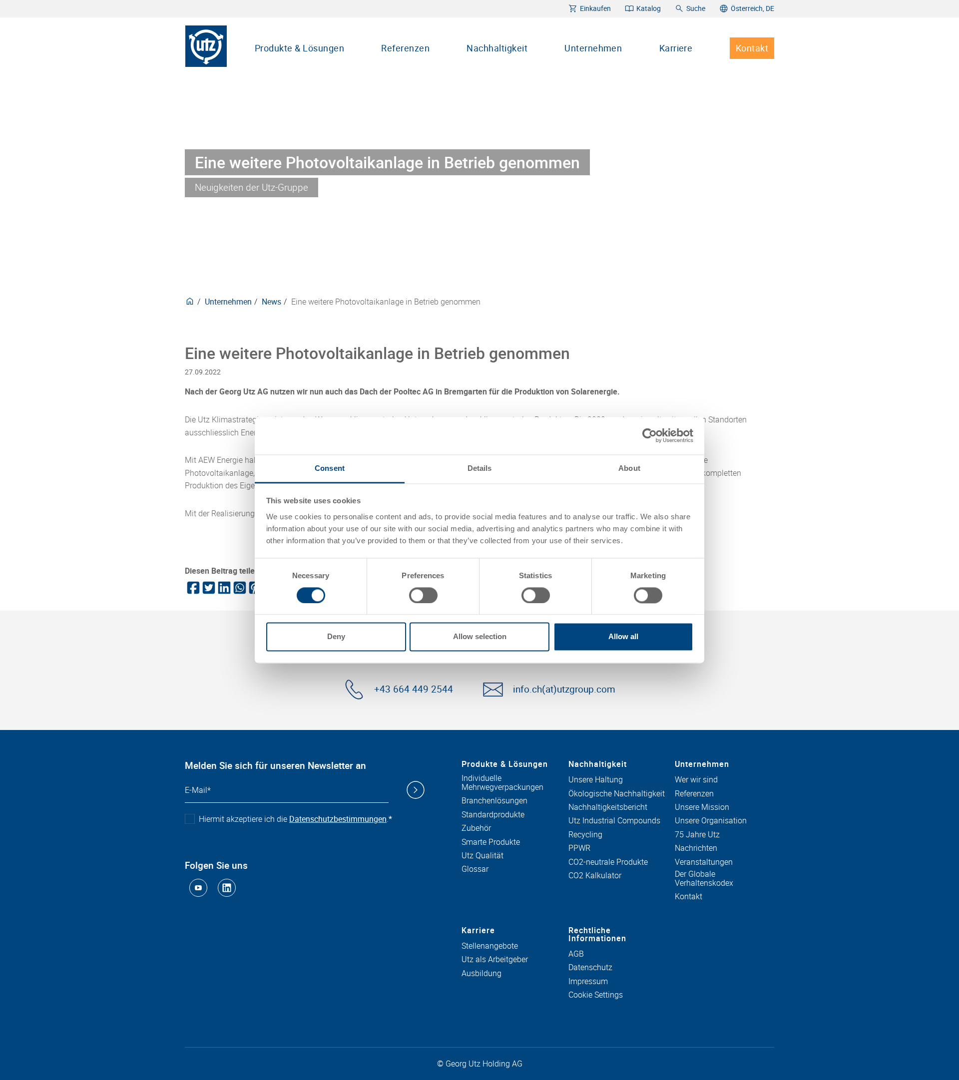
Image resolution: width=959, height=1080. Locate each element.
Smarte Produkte (491, 842)
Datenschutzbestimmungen (338, 818)
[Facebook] (192, 588)
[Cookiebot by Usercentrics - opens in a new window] (649, 435)
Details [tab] (480, 468)
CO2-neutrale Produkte (608, 862)
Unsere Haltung (595, 779)
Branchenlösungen (494, 800)
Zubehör (476, 828)
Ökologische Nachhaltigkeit (616, 793)
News (271, 302)
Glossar (475, 869)
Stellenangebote (490, 946)
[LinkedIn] (223, 588)
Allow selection (479, 637)
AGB (576, 954)
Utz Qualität (482, 855)
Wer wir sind (696, 779)
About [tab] (629, 468)
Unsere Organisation (711, 820)
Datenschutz (590, 967)
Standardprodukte (493, 814)
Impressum (588, 981)
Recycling (585, 834)
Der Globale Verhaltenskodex (704, 878)
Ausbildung (481, 973)
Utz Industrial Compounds (614, 820)
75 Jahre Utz (697, 834)
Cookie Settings (595, 995)
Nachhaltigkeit (497, 48)
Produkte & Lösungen (299, 48)
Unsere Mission (702, 807)
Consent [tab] (330, 468)
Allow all (623, 637)
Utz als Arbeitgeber (495, 959)
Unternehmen (593, 48)
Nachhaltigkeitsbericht (607, 807)
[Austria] (190, 301)
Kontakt (752, 48)
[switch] (423, 595)
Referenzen (405, 48)
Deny (336, 637)
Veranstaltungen (704, 862)
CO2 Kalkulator (594, 875)
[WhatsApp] (239, 588)
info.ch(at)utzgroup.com (564, 689)
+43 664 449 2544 (413, 689)
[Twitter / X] (208, 588)
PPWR (579, 848)
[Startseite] (206, 46)
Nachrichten (696, 848)
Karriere (676, 48)
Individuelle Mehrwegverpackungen (502, 782)
